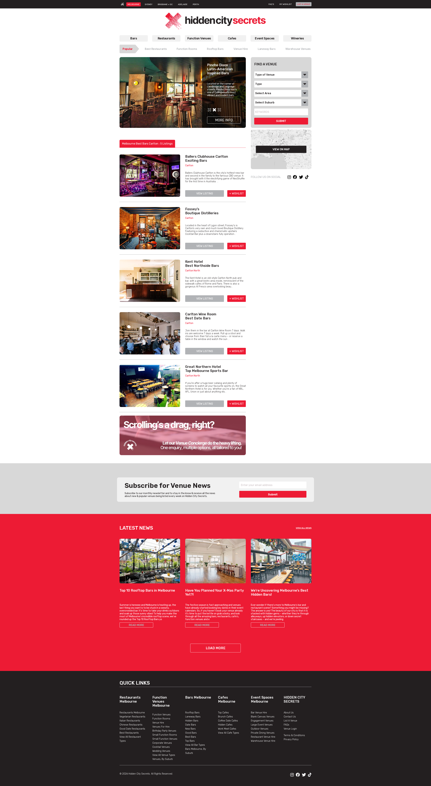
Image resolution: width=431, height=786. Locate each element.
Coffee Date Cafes (228, 720)
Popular (128, 49)
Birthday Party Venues (164, 730)
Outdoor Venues (259, 728)
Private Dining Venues (262, 732)
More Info (224, 120)
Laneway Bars (267, 49)
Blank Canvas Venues (262, 716)
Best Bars (190, 736)
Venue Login (290, 728)
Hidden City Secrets (294, 699)
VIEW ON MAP (281, 149)
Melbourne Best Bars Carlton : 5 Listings (147, 143)
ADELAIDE (182, 4)
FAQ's (271, 4)
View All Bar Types (195, 745)
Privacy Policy (291, 739)
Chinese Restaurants (131, 724)
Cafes (232, 38)
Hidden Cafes (225, 724)
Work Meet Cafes (227, 728)
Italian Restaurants (130, 720)
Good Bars (191, 732)
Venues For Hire (161, 726)
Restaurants (166, 38)
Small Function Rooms (164, 734)
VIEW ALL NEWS (303, 528)
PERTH (196, 4)
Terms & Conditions (294, 735)
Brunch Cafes (225, 716)
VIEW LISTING (204, 193)
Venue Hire (241, 49)
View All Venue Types (163, 755)
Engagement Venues (262, 720)
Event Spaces (264, 38)
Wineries (297, 38)
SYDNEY (148, 4)
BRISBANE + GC (165, 4)
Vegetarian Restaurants (132, 716)
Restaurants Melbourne (130, 699)
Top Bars (190, 741)
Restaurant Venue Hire (263, 736)
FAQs (286, 724)
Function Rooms (187, 49)
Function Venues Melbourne (161, 701)
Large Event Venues (262, 724)
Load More (215, 648)
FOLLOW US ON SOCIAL (266, 177)
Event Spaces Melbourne (262, 699)
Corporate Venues (162, 743)
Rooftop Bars (215, 49)
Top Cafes (223, 712)
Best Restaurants (156, 49)
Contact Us (290, 716)
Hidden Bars (191, 720)
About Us (289, 712)
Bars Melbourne (198, 697)
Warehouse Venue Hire (263, 741)
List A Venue (290, 720)
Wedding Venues (161, 751)
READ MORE (136, 625)
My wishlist (285, 4)
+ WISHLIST (236, 193)
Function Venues (199, 38)
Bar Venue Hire (259, 712)
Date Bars (190, 724)
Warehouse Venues (298, 49)
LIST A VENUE (303, 4)
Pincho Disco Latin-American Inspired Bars (220, 69)
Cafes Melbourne (226, 699)
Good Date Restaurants (132, 728)
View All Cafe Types (228, 732)
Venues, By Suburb (162, 759)
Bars (133, 38)
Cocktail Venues (161, 747)
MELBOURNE (133, 4)
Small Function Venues (164, 738)
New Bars (190, 728)
